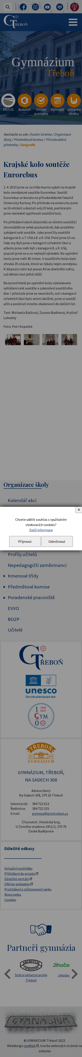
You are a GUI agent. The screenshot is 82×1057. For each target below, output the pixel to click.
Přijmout (25, 541)
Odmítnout (57, 541)
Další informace (41, 530)
